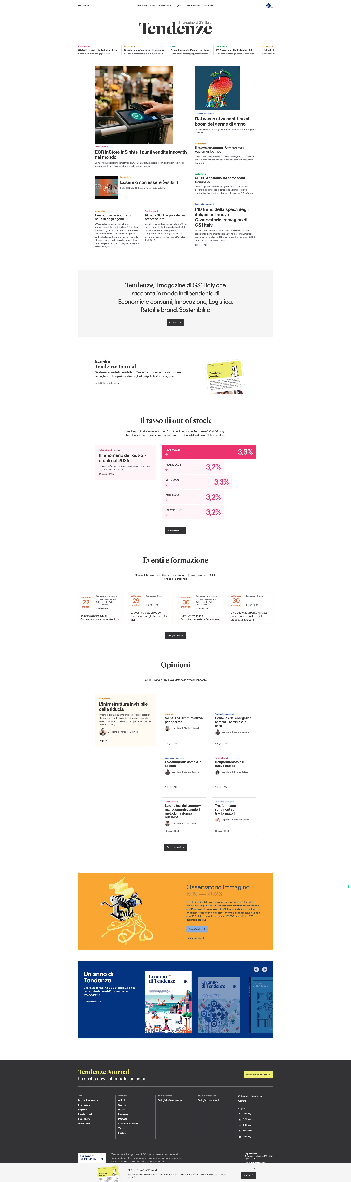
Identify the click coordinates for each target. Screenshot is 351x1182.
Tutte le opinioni (174, 847)
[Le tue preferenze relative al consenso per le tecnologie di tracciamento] (348, 886)
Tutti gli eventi (174, 635)
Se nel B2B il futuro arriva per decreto (184, 720)
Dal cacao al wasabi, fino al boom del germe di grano (222, 121)
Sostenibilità (209, 5)
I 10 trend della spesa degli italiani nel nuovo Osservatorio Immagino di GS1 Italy (222, 217)
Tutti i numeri (173, 531)
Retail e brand (193, 5)
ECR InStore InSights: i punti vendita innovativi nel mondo (142, 154)
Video (121, 1128)
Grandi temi (84, 1123)
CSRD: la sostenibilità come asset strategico (220, 180)
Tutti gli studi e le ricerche (170, 1100)
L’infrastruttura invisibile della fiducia (123, 706)
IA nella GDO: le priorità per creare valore (165, 217)
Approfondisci (195, 929)
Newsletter (256, 1096)
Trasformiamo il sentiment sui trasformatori (226, 809)
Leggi (101, 740)
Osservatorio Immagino (218, 890)
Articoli (121, 1100)
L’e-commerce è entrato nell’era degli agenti (113, 217)
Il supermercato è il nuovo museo (229, 764)
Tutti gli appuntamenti (208, 1100)
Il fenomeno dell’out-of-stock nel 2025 (122, 457)
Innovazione (165, 5)
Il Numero (123, 1114)
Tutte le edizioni (193, 938)
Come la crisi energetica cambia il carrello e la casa (233, 722)
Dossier (121, 1109)
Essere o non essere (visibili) (149, 182)
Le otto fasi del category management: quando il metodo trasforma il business (183, 811)
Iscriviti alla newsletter (105, 383)
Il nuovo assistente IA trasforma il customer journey (219, 150)
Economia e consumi (146, 5)
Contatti (242, 1100)
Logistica (179, 5)
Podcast (122, 1132)
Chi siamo (173, 322)
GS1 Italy (204, 285)
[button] (256, 969)
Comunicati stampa (128, 1123)
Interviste (122, 1119)
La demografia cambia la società (183, 764)
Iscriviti (247, 1175)
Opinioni (122, 1105)
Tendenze (247, 1130)
